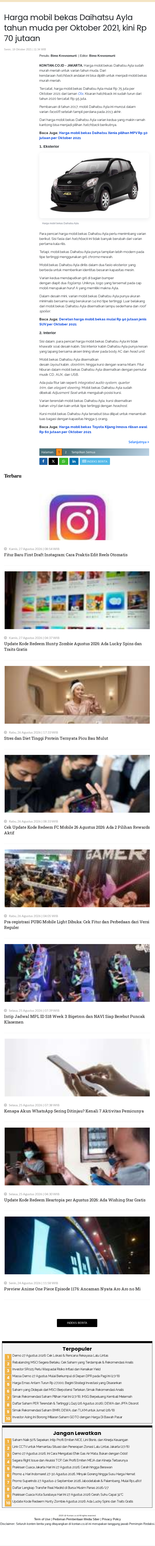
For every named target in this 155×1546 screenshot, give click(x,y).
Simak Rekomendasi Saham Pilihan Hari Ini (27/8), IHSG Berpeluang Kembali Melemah (72, 1396)
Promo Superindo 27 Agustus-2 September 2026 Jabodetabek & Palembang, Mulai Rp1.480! (76, 1481)
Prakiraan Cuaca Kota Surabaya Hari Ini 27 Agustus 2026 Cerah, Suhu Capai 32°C (67, 1494)
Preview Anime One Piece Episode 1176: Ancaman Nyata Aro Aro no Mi (72, 1288)
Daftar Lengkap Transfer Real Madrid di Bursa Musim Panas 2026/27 (60, 1488)
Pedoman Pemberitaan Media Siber (76, 1519)
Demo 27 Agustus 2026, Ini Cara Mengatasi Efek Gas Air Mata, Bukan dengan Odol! (70, 1453)
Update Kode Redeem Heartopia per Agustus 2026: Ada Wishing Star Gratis (74, 1199)
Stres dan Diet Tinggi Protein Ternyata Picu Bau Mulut (56, 738)
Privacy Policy (111, 1519)
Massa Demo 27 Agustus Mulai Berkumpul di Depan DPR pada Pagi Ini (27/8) (66, 1376)
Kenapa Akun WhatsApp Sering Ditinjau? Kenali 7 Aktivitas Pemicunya (74, 1111)
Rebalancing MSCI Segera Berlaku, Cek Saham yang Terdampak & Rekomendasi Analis (72, 1362)
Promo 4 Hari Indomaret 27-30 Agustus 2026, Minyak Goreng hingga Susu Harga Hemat (73, 1474)
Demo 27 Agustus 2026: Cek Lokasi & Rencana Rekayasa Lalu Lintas (60, 1355)
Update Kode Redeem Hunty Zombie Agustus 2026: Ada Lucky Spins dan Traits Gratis (72, 1501)
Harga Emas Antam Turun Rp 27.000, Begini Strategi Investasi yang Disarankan (67, 1383)
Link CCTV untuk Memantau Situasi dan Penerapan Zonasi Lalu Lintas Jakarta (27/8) (70, 1447)
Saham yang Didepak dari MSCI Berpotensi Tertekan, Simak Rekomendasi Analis (68, 1390)
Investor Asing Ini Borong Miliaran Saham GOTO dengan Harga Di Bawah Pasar (67, 1417)
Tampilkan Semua (83, 452)
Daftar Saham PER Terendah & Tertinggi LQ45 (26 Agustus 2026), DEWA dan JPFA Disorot (75, 1403)
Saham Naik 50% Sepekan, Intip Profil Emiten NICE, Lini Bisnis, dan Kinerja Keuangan (70, 1440)
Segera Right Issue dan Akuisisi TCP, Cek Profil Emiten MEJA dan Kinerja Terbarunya (70, 1460)
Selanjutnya (138, 442)
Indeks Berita (77, 1322)
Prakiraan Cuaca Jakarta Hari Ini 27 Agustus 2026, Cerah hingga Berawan (62, 1467)
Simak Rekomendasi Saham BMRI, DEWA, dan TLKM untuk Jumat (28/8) (63, 1410)
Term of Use (42, 1519)
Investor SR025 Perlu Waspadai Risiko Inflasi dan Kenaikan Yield (56, 1369)
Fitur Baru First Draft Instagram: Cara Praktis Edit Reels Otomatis (65, 554)
